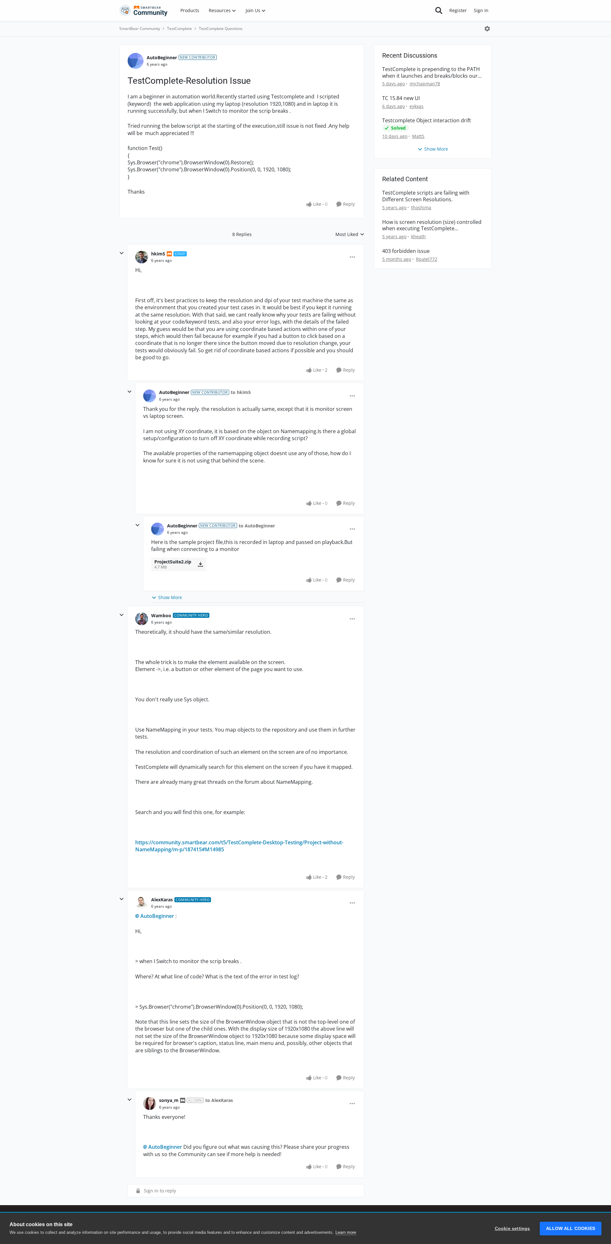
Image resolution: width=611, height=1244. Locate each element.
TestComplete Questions (220, 28)
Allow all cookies (570, 1228)
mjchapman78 (425, 84)
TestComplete (179, 28)
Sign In (481, 10)
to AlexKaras (219, 1100)
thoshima (421, 207)
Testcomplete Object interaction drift (426, 120)
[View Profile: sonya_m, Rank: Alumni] (149, 1103)
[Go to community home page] (143, 10)
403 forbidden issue (406, 251)
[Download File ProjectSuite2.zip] (200, 564)
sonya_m (169, 1100)
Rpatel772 (426, 259)
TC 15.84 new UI (401, 98)
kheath (418, 236)
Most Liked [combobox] (349, 234)
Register (458, 10)
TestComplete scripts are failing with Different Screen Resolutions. (425, 196)
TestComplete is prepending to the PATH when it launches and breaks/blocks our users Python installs (431, 72)
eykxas (417, 106)
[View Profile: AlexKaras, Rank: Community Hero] (141, 903)
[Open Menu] (487, 28)
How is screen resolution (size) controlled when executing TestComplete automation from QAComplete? (431, 225)
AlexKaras (162, 900)
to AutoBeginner (257, 526)
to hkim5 (241, 392)
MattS (418, 136)
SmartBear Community (139, 28)
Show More (170, 597)
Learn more (345, 1232)
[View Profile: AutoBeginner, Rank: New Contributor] (136, 61)
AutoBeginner (162, 57)
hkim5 (158, 254)
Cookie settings (512, 1228)
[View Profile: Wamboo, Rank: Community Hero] (141, 618)
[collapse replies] (121, 253)
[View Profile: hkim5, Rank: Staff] (141, 257)
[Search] (439, 10)
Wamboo (161, 615)
